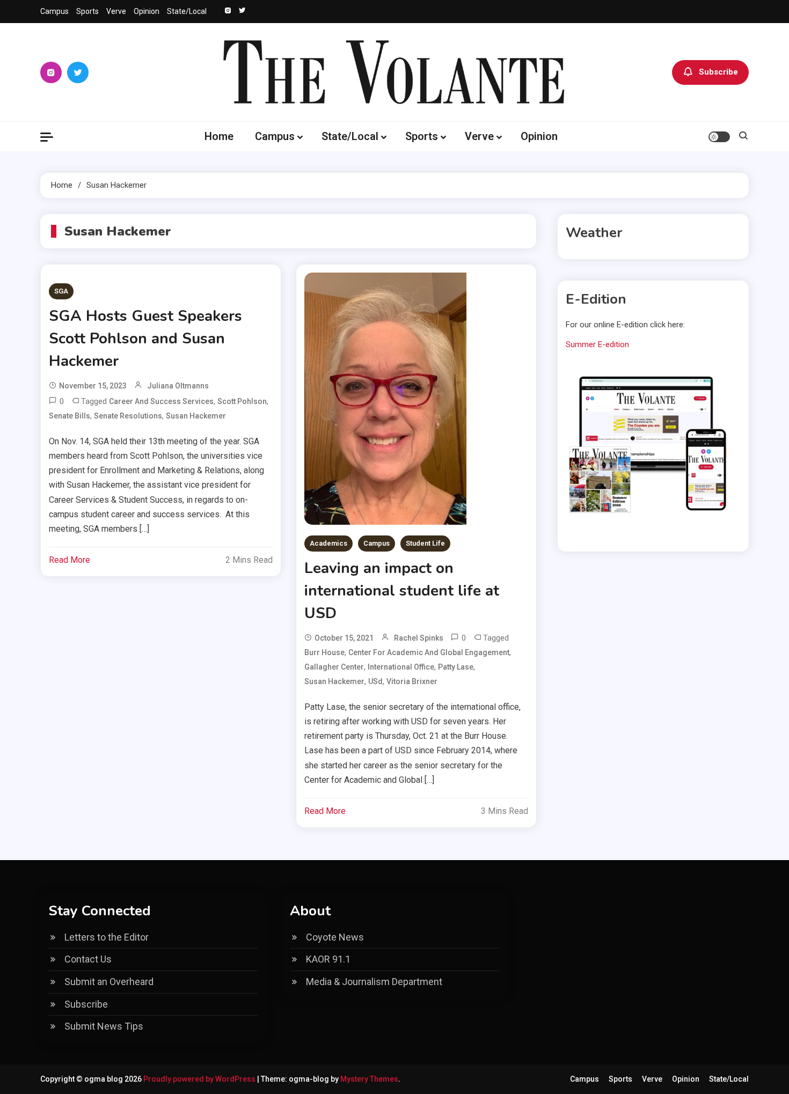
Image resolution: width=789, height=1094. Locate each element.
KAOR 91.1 (328, 959)
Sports (87, 11)
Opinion (146, 11)
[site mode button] (719, 136)
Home (218, 136)
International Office (401, 667)
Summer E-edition (597, 344)
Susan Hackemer (196, 416)
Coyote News (335, 937)
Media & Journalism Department (374, 981)
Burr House (324, 652)
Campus (54, 11)
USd (375, 681)
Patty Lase (455, 667)
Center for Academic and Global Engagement (428, 652)
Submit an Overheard (109, 981)
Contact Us (88, 959)
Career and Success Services (161, 401)
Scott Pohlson (242, 401)
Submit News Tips (103, 1026)
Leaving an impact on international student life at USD (401, 590)
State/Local (187, 11)
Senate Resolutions (128, 416)
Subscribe (718, 72)
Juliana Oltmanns (178, 385)
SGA (61, 291)
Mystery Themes (369, 1079)
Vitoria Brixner (411, 681)
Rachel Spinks (418, 638)
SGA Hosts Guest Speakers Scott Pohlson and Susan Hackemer (145, 338)
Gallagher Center (334, 667)
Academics (328, 543)
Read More (69, 560)
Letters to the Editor (106, 937)
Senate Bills (69, 416)
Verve (116, 11)
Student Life (425, 543)
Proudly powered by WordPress (200, 1079)
